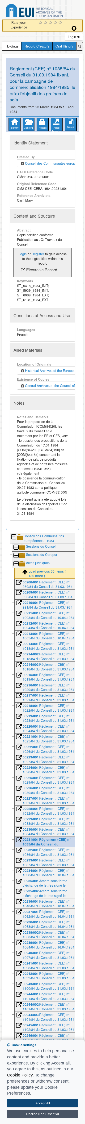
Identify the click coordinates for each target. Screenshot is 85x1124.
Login (72, 36)
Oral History (64, 46)
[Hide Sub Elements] (13, 537)
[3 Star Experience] (50, 23)
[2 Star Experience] (45, 23)
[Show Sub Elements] (16, 547)
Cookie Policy (20, 1075)
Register (38, 253)
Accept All (42, 1103)
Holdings (11, 46)
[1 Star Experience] (40, 23)
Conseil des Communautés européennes (54, 163)
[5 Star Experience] (60, 23)
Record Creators (37, 46)
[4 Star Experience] (55, 23)
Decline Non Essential (42, 1114)
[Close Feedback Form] (74, 28)
